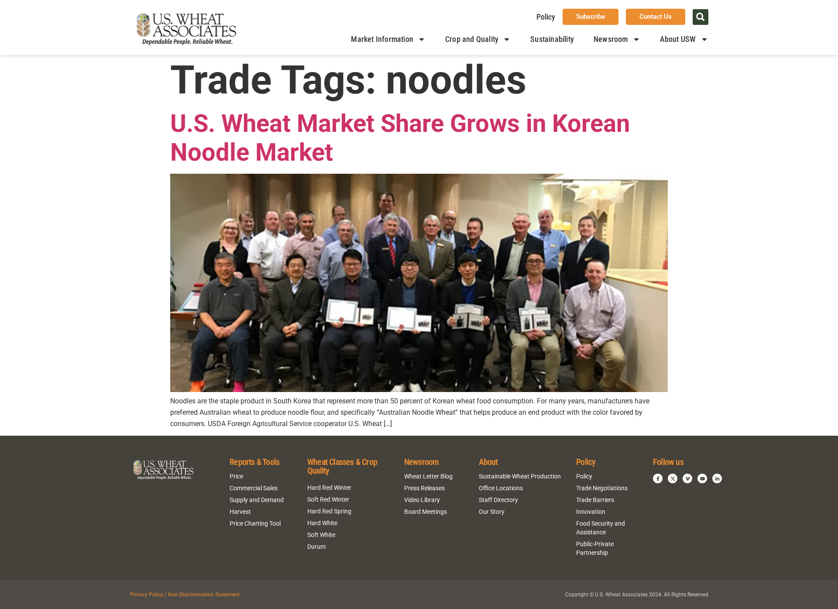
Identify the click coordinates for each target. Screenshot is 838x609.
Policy (545, 16)
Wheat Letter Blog (428, 476)
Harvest (240, 511)
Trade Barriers (595, 499)
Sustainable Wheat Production (520, 476)
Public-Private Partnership (595, 548)
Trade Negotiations (602, 488)
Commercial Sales (254, 488)
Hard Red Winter (329, 487)
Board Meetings (425, 511)
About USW (678, 39)
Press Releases (424, 488)
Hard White (322, 523)
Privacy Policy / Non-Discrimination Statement (185, 595)
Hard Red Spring (329, 511)
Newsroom (611, 39)
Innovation (590, 511)
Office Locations (501, 488)
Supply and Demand (257, 499)
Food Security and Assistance (600, 528)
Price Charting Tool (255, 523)
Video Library (422, 499)
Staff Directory (498, 499)
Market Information (382, 39)
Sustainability (552, 39)
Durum (316, 546)
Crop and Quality (471, 39)
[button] (700, 17)
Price (236, 476)
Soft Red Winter (328, 499)
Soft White (321, 534)
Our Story (492, 511)
